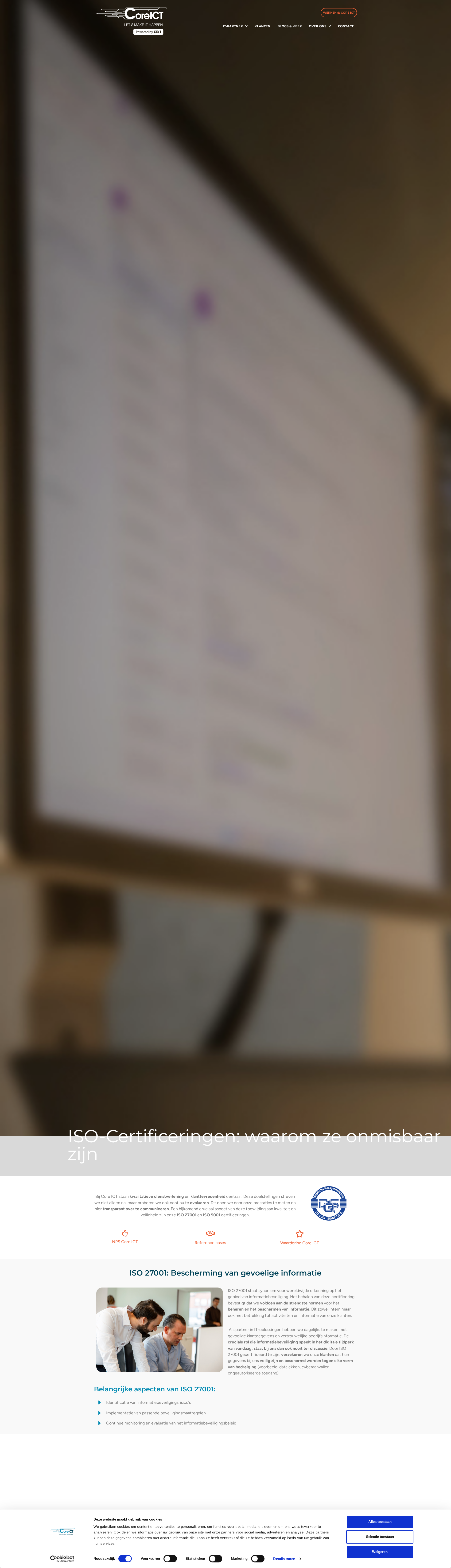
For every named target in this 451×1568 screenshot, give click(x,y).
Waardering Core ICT (299, 1242)
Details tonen (284, 1559)
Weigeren (380, 1552)
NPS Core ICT (125, 1241)
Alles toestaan (380, 1522)
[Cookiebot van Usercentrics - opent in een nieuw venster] (62, 1558)
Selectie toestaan (380, 1537)
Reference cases (210, 1242)
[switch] (170, 1558)
